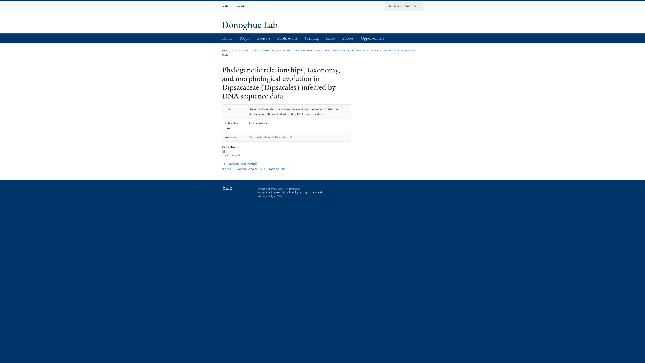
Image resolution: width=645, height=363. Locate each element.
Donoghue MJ (284, 137)
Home (227, 38)
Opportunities (372, 38)
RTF (263, 169)
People (245, 38)
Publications (287, 38)
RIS (284, 169)
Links (330, 38)
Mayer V (268, 137)
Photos (348, 38)
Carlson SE (255, 137)
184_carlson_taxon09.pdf (239, 163)
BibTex (226, 169)
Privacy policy (292, 188)
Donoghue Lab (252, 25)
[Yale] (227, 188)
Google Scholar (247, 169)
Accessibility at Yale (270, 188)
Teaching (311, 38)
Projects (263, 38)
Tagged (274, 169)
